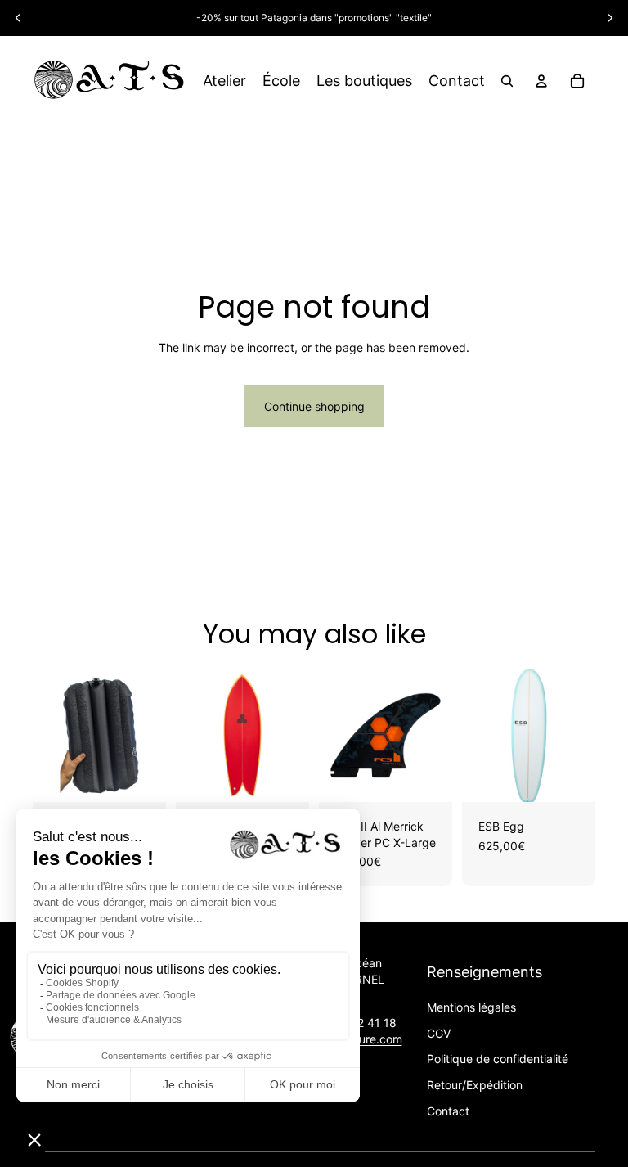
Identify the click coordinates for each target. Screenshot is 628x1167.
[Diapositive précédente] (18, 18)
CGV (439, 1033)
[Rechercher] (507, 81)
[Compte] (541, 81)
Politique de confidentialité (497, 1059)
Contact (448, 1111)
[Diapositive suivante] (610, 18)
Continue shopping (314, 406)
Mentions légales (471, 1007)
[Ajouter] (140, 776)
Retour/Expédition (475, 1085)
